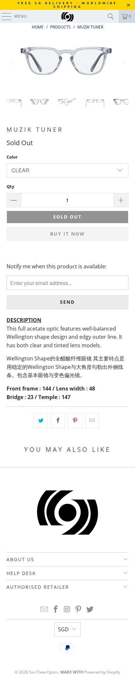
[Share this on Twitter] (41, 420)
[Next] (123, 62)
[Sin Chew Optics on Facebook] (56, 609)
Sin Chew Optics (43, 672)
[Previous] (11, 62)
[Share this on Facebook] (58, 420)
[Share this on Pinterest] (75, 420)
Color (12, 157)
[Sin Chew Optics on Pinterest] (79, 609)
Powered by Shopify (102, 672)
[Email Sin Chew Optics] (44, 609)
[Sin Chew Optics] (67, 16)
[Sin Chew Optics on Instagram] (67, 609)
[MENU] (3, 16)
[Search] (111, 16)
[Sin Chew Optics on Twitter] (90, 609)
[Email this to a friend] (92, 420)
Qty (10, 186)
